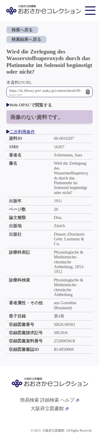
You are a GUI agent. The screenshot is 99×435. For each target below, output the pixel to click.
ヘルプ (67, 400)
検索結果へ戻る (26, 39)
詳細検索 (49, 400)
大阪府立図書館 (47, 408)
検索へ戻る (22, 30)
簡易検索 (29, 400)
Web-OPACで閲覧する (31, 105)
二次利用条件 (22, 131)
